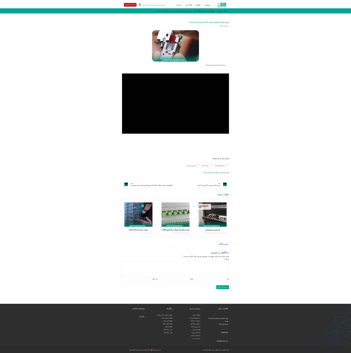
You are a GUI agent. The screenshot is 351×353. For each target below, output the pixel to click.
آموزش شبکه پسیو (191, 165)
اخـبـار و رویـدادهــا (195, 326)
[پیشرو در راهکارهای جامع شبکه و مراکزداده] (221, 5)
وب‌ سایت (155, 279)
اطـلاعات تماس (196, 315)
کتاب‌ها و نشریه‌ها (196, 332)
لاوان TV (206, 233)
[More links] (172, 5)
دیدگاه (226, 259)
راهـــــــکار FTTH (168, 329)
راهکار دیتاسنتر (168, 326)
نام (227, 279)
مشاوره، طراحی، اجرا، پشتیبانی (164, 315)
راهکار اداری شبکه (167, 321)
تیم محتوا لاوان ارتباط (220, 165)
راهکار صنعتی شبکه (167, 323)
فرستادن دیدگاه (222, 287)
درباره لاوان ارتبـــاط (195, 318)
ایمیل (191, 279)
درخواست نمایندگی (195, 321)
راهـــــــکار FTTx (168, 332)
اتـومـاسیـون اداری (195, 335)
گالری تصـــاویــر (196, 329)
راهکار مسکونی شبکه (167, 318)
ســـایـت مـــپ (196, 338)
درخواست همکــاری (195, 323)
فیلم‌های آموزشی (213, 233)
